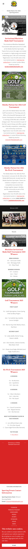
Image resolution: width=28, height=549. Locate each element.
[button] (4, 3)
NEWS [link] (14, 524)
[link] (14, 4)
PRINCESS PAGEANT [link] (14, 510)
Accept (14, 545)
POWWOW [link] (14, 507)
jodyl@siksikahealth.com (16, 200)
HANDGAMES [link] (14, 512)
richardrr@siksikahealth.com (13, 140)
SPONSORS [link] (14, 519)
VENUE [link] (14, 521)
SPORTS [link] (14, 517)
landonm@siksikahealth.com (14, 67)
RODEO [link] (14, 514)
